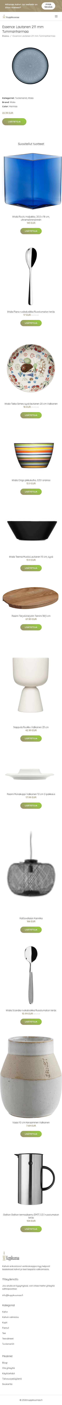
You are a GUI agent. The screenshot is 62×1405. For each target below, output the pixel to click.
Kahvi (5, 1311)
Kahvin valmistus (10, 1317)
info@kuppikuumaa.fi (12, 1295)
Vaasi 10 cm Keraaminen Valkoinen (31, 1122)
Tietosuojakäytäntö (12, 1378)
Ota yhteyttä (8, 1368)
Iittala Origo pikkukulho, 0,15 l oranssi (31, 480)
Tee (4, 1333)
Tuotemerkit (21, 98)
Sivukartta (7, 1384)
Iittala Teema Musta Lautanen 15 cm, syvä (31, 556)
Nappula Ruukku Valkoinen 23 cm (31, 727)
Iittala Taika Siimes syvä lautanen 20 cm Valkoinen (31, 403)
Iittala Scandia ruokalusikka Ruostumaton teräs (31, 1010)
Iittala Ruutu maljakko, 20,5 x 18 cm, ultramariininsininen (31, 218)
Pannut (5, 1327)
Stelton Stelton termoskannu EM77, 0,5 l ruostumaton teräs (31, 1216)
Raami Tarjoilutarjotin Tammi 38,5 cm (31, 615)
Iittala (30, 98)
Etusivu (5, 36)
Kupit (4, 1322)
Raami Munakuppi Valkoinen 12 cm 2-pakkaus (31, 794)
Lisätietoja (14, 121)
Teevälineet (8, 1338)
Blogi (4, 1362)
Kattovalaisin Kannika (31, 918)
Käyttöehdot (8, 1373)
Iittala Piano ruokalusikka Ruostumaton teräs (31, 311)
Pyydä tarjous (48, 5)
